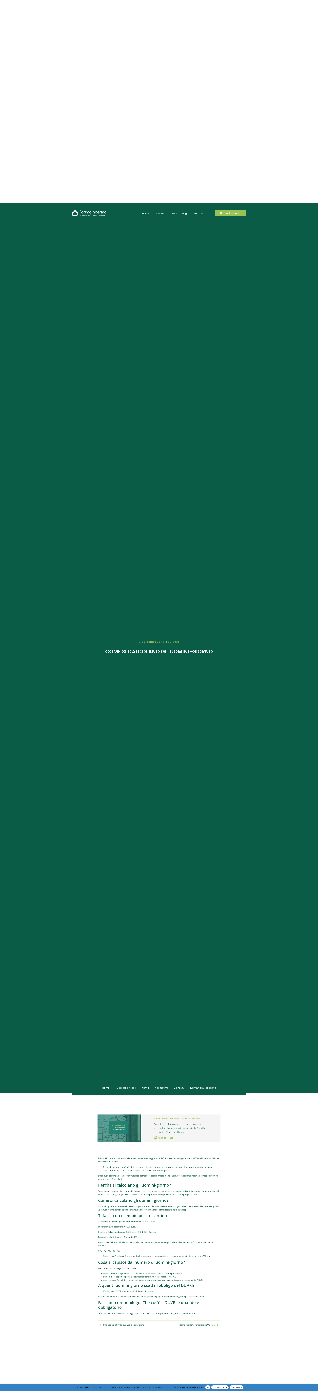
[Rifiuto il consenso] (314, 1387)
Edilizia (177, 1118)
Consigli (179, 1087)
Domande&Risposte (203, 1087)
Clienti (173, 213)
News (145, 1087)
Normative (161, 1087)
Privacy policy (236, 1387)
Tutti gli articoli (125, 1087)
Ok (208, 1387)
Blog (184, 213)
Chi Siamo (159, 213)
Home (145, 213)
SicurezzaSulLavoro (190, 1118)
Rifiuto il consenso (220, 1387)
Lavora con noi (200, 213)
